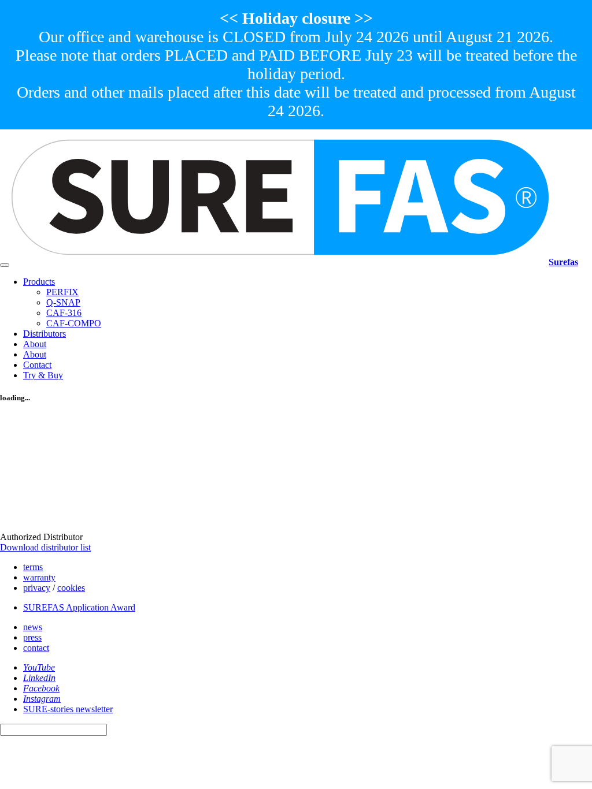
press (32, 637)
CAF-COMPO (73, 323)
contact (36, 648)
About (34, 344)
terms (33, 567)
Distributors (44, 333)
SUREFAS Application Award (79, 607)
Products (39, 281)
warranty (39, 577)
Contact (37, 365)
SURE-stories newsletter (68, 709)
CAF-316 (64, 313)
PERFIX (62, 292)
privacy (36, 588)
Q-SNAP (63, 302)
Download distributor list (45, 547)
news (32, 627)
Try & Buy (43, 375)
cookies (71, 588)
